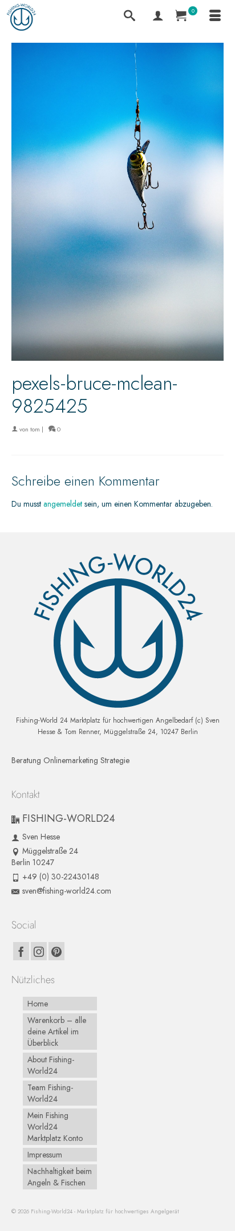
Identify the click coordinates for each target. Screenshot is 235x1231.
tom (35, 429)
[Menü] (215, 17)
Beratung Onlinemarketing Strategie (70, 760)
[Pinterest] (56, 951)
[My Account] (158, 17)
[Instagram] (39, 951)
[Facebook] (21, 951)
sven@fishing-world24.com (66, 890)
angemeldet (62, 503)
